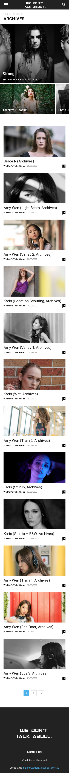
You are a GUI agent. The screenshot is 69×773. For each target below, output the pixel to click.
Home (7, 13)
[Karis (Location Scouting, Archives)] (34, 281)
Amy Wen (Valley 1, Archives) (27, 347)
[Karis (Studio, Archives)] (34, 467)
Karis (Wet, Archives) (21, 394)
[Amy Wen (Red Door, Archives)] (34, 607)
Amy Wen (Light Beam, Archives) (30, 208)
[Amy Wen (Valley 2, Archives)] (34, 235)
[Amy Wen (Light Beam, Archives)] (34, 188)
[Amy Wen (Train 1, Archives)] (34, 561)
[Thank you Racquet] (27, 104)
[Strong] (34, 53)
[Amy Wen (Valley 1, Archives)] (34, 328)
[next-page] (41, 693)
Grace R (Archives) (19, 161)
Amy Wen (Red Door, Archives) (28, 627)
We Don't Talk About (13, 79)
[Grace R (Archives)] (34, 141)
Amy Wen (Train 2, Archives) (27, 440)
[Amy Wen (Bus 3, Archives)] (34, 654)
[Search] (64, 4)
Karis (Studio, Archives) (23, 487)
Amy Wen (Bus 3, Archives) (26, 673)
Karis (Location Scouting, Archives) (32, 301)
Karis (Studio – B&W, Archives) (29, 534)
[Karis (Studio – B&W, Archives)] (34, 514)
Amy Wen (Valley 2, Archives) (27, 254)
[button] (6, 4)
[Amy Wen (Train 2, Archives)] (34, 421)
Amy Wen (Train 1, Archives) (27, 580)
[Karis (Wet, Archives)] (34, 374)
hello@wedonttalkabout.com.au (41, 767)
